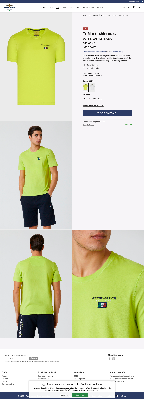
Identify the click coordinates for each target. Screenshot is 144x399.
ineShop (123, 396)
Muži (89, 15)
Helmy (44, 8)
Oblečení (95, 15)
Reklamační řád (43, 379)
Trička (102, 15)
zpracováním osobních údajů (25, 361)
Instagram (113, 358)
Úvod (84, 15)
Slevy (51, 8)
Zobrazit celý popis (91, 68)
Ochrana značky (8, 384)
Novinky (100, 8)
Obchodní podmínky (45, 376)
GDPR (76, 376)
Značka (4, 381)
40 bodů (109, 52)
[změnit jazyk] (142, 1)
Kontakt (5, 379)
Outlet (77, 8)
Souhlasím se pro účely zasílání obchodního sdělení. (33, 361)
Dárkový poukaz (88, 8)
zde (97, 390)
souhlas (74, 388)
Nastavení (64, 395)
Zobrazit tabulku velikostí (93, 106)
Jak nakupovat (79, 379)
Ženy (64, 8)
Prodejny (5, 376)
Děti (70, 8)
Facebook (109, 358)
